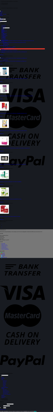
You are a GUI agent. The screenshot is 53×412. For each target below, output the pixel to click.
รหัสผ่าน (1, 405)
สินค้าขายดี (3, 27)
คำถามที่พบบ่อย (5, 45)
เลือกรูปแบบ (2, 45)
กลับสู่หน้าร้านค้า (5, 60)
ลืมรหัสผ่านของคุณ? (3, 409)
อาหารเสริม (4, 14)
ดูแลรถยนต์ (3, 34)
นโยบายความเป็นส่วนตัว (5, 249)
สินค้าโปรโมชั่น (5, 35)
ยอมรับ (35, 411)
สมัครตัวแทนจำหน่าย (4, 248)
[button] (6, 46)
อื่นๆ (2, 38)
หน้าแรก (2, 377)
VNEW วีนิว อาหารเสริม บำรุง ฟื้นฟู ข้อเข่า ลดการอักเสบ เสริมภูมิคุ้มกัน (10, 181)
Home (1, 14)
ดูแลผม (2, 35)
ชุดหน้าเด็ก (3, 29)
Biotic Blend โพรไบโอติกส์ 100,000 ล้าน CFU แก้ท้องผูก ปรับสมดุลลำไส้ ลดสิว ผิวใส (13, 42)
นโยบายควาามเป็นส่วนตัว (6, 394)
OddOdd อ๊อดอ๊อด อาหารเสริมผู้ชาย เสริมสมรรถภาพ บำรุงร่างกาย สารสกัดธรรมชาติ (13, 164)
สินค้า (2, 379)
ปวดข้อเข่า (4, 38)
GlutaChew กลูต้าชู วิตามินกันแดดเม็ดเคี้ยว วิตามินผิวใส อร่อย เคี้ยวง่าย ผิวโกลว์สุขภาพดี (13, 51)
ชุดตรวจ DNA (3, 25)
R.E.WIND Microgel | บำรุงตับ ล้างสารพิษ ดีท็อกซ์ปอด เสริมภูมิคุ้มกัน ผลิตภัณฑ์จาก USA (13, 113)
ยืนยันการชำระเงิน (5, 43)
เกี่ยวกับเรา (3, 378)
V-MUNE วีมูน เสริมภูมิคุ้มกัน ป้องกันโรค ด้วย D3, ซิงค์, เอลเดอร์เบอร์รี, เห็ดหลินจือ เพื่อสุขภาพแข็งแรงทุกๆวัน (16, 95)
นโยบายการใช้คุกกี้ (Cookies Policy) (8, 47)
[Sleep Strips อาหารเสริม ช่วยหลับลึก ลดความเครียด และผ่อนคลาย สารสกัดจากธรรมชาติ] (4, 75)
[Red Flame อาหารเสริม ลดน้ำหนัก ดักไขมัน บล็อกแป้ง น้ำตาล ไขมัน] (4, 213)
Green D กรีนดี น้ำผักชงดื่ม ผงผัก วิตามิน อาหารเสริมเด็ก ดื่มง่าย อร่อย (10, 199)
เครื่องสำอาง (3, 37)
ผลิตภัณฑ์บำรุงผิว (4, 31)
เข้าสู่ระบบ (5, 407)
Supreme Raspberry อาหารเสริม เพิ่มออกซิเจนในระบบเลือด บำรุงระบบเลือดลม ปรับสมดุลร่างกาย (15, 148)
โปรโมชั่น (2, 28)
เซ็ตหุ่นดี (2, 33)
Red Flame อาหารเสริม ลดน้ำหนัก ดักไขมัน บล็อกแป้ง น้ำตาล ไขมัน (10, 216)
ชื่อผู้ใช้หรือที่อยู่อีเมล (3, 404)
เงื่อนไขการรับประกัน (6, 44)
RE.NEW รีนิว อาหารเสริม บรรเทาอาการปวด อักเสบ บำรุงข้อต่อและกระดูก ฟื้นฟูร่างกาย (13, 61)
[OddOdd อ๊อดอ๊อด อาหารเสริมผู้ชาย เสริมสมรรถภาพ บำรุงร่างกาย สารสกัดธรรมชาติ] (4, 162)
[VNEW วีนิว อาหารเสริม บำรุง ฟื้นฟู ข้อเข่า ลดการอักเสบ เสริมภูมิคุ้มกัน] (4, 178)
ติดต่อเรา (2, 49)
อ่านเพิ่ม (1, 64)
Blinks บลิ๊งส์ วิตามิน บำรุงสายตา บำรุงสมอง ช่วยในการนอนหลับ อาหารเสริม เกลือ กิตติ (13, 130)
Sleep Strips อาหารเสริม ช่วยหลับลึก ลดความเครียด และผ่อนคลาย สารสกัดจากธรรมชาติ (13, 78)
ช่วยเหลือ (2, 388)
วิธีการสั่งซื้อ (3, 243)
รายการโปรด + (3, 396)
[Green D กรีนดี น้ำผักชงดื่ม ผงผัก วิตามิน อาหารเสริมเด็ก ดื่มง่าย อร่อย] (4, 196)
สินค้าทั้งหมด (5, 33)
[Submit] (1, 376)
